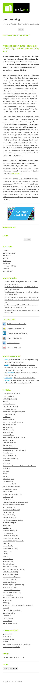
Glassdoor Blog (7, 445)
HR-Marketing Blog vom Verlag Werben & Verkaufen (19, 466)
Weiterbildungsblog (9, 613)
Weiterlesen (16, 173)
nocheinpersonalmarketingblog (13, 520)
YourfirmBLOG (7, 621)
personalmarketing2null (10, 536)
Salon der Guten (8, 559)
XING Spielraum (8, 618)
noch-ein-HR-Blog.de (9, 517)
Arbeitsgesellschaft (9, 396)
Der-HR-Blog (6, 417)
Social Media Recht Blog (10, 572)
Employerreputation (9, 425)
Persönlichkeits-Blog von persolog (13, 541)
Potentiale (27, 194)
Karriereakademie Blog (10, 489)
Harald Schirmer (8, 453)
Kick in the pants (8, 499)
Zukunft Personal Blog (10, 623)
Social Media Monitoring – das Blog (14, 569)
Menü (21, 29)
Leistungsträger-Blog (9, 507)
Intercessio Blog (8, 481)
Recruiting (6, 269)
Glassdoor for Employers (10, 448)
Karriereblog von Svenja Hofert (12, 494)
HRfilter (5, 642)
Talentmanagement (12, 197)
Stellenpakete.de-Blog (9, 587)
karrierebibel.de (8, 492)
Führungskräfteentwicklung (30, 186)
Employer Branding (9, 253)
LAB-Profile (6, 263)
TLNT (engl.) (6, 603)
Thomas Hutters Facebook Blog (13, 598)
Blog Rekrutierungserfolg (10, 406)
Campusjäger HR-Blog (9, 409)
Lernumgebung (34, 189)
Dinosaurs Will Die (8, 419)
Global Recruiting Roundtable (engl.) (14, 450)
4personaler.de (7, 634)
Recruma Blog (7, 551)
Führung (18, 181)
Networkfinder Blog (9, 515)
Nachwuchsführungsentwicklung (13, 192)
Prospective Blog (8, 546)
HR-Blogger (6, 463)
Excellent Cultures (8, 435)
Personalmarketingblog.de (11, 538)
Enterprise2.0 (7, 256)
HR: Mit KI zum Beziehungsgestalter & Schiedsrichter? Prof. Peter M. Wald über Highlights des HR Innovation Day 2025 (22, 299)
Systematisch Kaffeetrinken (11, 590)
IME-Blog (5, 476)
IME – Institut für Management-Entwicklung (16, 644)
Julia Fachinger (9, 373)
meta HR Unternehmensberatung (13, 657)
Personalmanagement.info (11, 647)
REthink (5, 554)
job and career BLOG (9, 484)
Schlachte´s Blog (8, 561)
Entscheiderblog (8, 432)
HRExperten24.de (8, 639)
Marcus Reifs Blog (8, 512)
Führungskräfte (16, 186)
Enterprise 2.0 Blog (8, 430)
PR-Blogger (6, 543)
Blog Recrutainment (9, 404)
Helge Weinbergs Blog (9, 455)
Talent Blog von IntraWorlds (11, 592)
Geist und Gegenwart (9, 443)
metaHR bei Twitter (13, 343)
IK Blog (5, 474)
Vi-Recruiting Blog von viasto (12, 610)
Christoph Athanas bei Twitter (16, 324)
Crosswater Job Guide (9, 414)
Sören (6, 360)
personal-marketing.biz (10, 530)
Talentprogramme (25, 197)
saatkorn (5, 556)
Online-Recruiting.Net (9, 523)
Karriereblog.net (8, 497)
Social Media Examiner (10, 567)
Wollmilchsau (7, 616)
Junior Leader (18, 189)
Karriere (26, 189)
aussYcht (5, 401)
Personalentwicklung (28, 181)
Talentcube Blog (8, 595)
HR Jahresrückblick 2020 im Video (24, 378)
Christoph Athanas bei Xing (15, 329)
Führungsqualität (8, 189)
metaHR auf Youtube (14, 347)
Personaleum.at (8, 533)
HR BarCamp (7, 636)
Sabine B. (7, 380)
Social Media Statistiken (10, 574)
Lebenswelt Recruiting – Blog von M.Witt (15, 502)
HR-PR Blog (6, 468)
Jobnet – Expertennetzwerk (11, 486)
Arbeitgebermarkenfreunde (11, 394)
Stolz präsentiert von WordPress (12, 681)
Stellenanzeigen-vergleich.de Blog (13, 585)
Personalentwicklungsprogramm (13, 194)
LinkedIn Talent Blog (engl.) (11, 510)
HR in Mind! (6, 461)
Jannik (6, 365)
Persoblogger (7, 528)
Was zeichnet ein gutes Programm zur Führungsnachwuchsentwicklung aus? (21, 48)
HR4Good (6, 471)
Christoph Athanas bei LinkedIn (17, 333)
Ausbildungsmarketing (10, 399)
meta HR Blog (11, 19)
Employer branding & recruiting (13, 422)
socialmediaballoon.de (10, 579)
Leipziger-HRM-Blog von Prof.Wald (14, 505)
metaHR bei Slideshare (14, 338)
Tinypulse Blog (7, 600)
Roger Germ (8, 378)
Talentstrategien (8, 271)
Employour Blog (8, 427)
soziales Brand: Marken (10, 582)
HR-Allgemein (7, 261)
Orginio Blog (6, 525)
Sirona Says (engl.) (8, 564)
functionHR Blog (8, 440)
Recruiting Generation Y (10, 548)
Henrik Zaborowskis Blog (10, 458)
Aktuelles (5, 250)
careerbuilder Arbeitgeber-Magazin (14, 412)
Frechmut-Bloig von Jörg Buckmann (14, 437)
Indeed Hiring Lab (8, 479)
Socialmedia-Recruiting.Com (11, 577)
